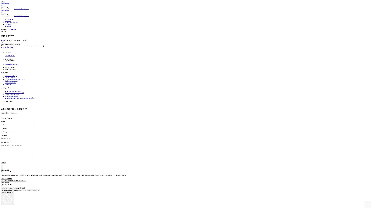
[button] (185, 5)
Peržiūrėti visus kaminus (21, 9)
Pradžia (3, 40)
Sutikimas (4, 188)
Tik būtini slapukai (20, 180)
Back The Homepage (7, 47)
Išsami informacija (14, 188)
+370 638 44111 (12, 29)
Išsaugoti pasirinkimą (20, 190)
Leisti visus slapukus (7, 180)
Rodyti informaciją (7, 178)
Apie (22, 188)
